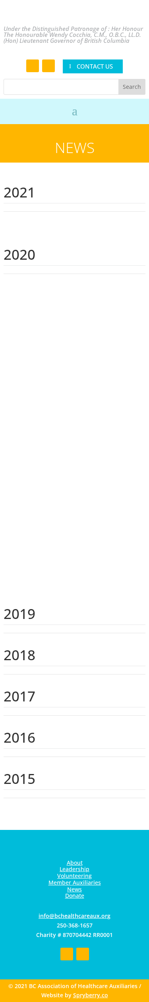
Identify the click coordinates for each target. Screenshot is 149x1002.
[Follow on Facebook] (32, 65)
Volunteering (74, 875)
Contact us (95, 66)
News (74, 889)
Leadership (74, 869)
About (75, 862)
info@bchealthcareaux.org (74, 916)
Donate (74, 895)
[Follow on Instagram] (48, 65)
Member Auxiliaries (74, 882)
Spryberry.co (90, 995)
